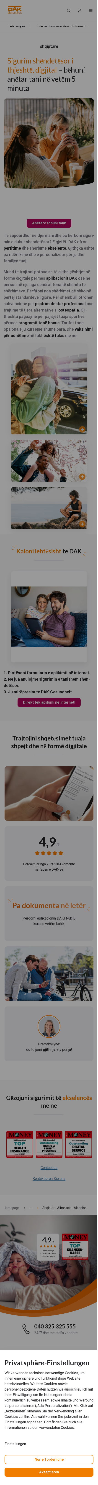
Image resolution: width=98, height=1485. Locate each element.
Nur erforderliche (49, 1459)
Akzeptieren (49, 1472)
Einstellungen (15, 1444)
